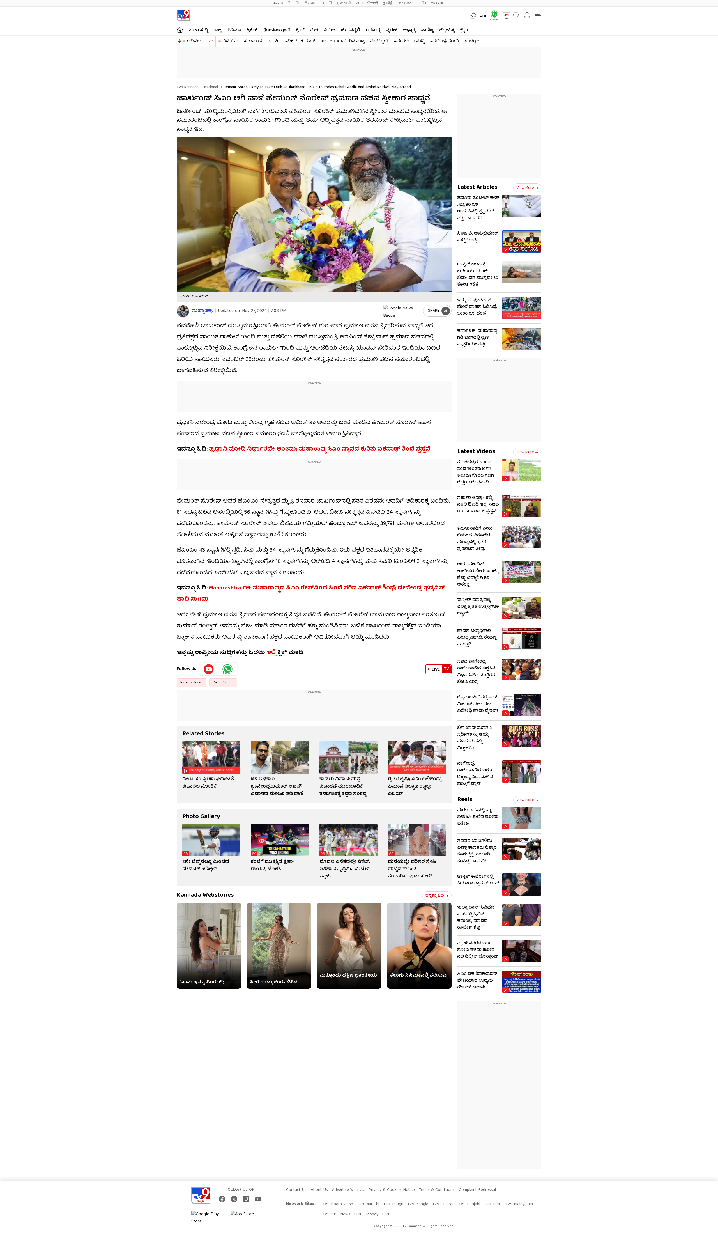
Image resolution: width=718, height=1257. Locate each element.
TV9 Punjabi (469, 1204)
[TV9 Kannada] (183, 15)
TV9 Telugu (393, 1204)
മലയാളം (405, 3)
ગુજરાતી (343, 3)
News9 (278, 3)
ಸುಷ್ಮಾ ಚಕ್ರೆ (202, 311)
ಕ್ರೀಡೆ (300, 30)
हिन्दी (294, 3)
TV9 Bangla (417, 1204)
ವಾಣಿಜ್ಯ (427, 30)
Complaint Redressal (477, 1190)
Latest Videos (476, 451)
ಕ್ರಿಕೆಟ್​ (252, 30)
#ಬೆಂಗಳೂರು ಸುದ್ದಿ (409, 41)
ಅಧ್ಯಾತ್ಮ (409, 30)
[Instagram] (246, 1199)
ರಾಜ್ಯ (217, 30)
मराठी (326, 3)
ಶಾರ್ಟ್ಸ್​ (273, 41)
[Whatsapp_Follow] (227, 669)
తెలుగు (310, 3)
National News (191, 682)
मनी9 (422, 3)
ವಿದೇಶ (329, 30)
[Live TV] (504, 15)
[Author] (183, 311)
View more (525, 188)
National (210, 87)
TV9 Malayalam (519, 1204)
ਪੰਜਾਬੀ (372, 3)
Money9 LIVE (378, 1214)
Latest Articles (477, 187)
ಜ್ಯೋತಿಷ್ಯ (447, 30)
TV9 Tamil (492, 1204)
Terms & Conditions (437, 1190)
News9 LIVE (351, 1214)
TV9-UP (437, 3)
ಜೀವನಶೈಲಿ (350, 30)
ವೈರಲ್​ (391, 30)
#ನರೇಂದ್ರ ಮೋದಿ (444, 41)
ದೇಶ (314, 30)
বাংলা (359, 3)
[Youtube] (208, 669)
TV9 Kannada (188, 87)
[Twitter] (234, 1199)
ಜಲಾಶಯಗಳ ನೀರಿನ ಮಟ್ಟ (342, 41)
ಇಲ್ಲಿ (271, 653)
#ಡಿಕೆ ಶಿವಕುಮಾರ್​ (300, 41)
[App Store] (247, 1218)
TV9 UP (329, 1214)
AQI (482, 16)
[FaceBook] (222, 1199)
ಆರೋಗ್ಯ (373, 30)
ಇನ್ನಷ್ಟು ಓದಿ (434, 896)
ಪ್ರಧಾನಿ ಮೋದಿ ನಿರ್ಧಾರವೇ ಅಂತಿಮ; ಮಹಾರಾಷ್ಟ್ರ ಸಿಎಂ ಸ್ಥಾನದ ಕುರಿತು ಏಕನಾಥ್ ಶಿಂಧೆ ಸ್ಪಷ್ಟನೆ (319, 449)
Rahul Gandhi (223, 682)
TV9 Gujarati (443, 1204)
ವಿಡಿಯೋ (230, 41)
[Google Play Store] (208, 1218)
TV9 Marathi (368, 1204)
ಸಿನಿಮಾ (234, 30)
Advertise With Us (348, 1190)
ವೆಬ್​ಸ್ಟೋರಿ (379, 41)
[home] (180, 30)
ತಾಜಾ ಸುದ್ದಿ (198, 30)
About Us (319, 1190)
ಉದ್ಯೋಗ (472, 41)
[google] (402, 311)
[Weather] (472, 15)
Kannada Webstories (205, 895)
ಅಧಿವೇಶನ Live (200, 41)
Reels (464, 799)
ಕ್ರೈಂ (464, 30)
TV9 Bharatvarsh (338, 1204)
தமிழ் (388, 3)
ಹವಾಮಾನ (253, 41)
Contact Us (296, 1190)
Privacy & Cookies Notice (392, 1190)
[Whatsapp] (492, 15)
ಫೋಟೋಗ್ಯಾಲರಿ (276, 30)
